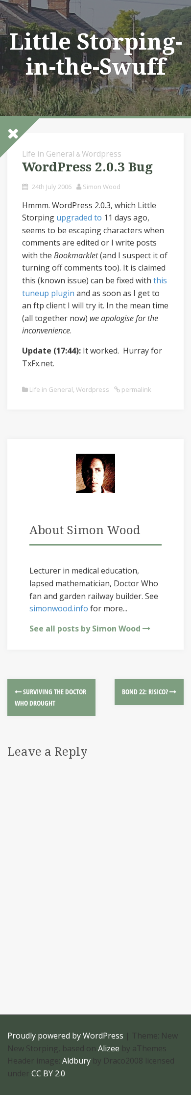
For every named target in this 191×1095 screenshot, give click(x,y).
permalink (135, 389)
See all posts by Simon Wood (85, 628)
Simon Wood (101, 186)
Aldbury (76, 1060)
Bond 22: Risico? (145, 691)
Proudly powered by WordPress (65, 1035)
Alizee (108, 1048)
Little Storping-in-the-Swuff (95, 54)
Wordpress (101, 153)
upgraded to (79, 217)
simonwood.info (58, 608)
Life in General (48, 153)
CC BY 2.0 (48, 1073)
